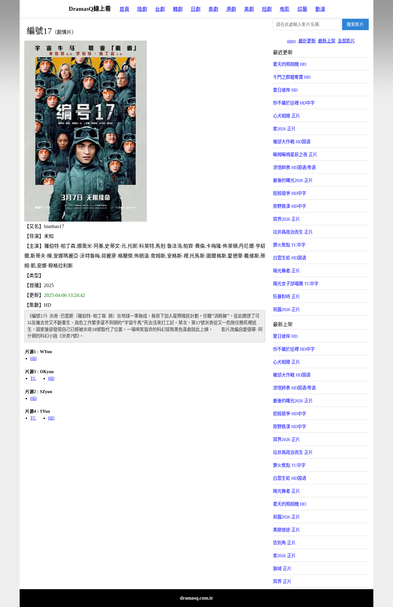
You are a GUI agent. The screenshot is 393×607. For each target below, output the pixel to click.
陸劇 (142, 9)
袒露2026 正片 (286, 309)
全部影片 (346, 40)
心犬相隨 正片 (286, 115)
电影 (285, 9)
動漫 (320, 9)
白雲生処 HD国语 (289, 257)
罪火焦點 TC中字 (289, 244)
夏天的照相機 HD (289, 64)
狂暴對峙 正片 (286, 296)
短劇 (267, 9)
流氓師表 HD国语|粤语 (294, 167)
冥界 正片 (282, 581)
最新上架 (326, 40)
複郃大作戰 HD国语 (291, 141)
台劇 (160, 9)
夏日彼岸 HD (285, 90)
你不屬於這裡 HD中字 (294, 103)
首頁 (124, 9)
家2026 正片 (284, 128)
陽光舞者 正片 (286, 270)
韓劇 (178, 9)
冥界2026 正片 (286, 219)
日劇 (195, 9)
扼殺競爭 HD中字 (289, 193)
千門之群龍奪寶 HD (291, 77)
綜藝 (302, 9)
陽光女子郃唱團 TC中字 (295, 283)
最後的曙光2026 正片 (293, 180)
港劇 (231, 9)
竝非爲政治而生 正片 (293, 232)
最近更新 (307, 40)
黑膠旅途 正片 (286, 529)
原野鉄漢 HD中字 (289, 206)
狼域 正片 (282, 568)
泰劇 (213, 9)
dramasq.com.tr (196, 598)
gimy (291, 40)
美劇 (249, 9)
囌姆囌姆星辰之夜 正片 (295, 154)
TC (33, 378)
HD (33, 358)
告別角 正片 (284, 542)
